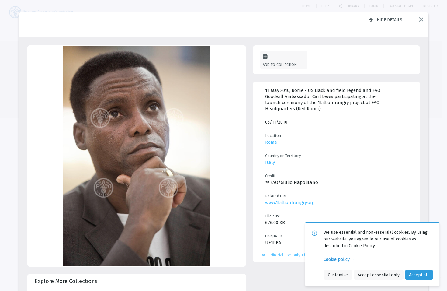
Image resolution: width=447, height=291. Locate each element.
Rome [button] (271, 142)
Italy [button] (270, 162)
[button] (421, 19)
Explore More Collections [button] (66, 281)
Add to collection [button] (280, 64)
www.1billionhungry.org (289, 202)
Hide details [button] (390, 20)
